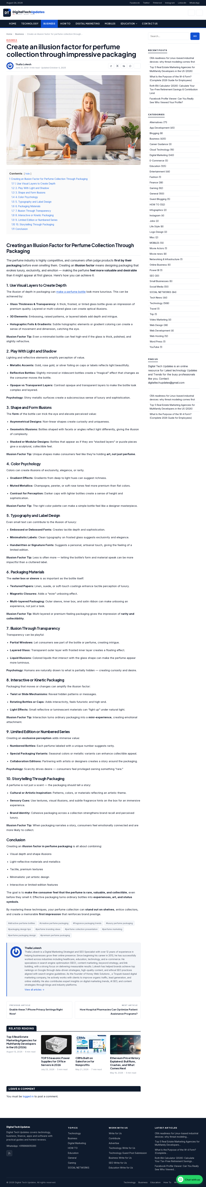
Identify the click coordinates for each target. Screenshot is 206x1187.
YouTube (154, 347)
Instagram (170, 3)
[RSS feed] (9, 1153)
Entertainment (157, 171)
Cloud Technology (159, 149)
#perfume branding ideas (48, 929)
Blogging (154, 133)
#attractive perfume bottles (21, 923)
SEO (152, 275)
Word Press (156, 341)
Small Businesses (159, 281)
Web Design (156, 325)
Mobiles (110, 23)
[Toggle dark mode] (199, 13)
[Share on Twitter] (117, 66)
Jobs (152, 221)
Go (195, 36)
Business (49, 23)
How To (65, 23)
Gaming (154, 188)
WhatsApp (194, 3)
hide (27, 173)
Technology (29, 23)
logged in (28, 1096)
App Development (159, 127)
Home (12, 23)
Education (128, 23)
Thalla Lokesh (23, 64)
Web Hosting (157, 336)
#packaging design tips (19, 929)
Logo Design (157, 232)
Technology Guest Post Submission (128, 1153)
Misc (152, 237)
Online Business (158, 264)
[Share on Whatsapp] (130, 66)
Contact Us (150, 23)
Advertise (114, 1143)
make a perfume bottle (71, 291)
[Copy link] (137, 66)
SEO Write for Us (118, 1162)
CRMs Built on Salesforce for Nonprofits (84, 1061)
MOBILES (154, 242)
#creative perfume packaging (54, 923)
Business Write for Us (120, 1157)
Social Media (156, 286)
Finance (154, 182)
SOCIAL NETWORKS (160, 292)
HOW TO (154, 204)
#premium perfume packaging (55, 935)
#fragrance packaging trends (87, 923)
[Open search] (191, 13)
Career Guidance (159, 144)
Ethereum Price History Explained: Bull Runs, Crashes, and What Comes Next (125, 1063)
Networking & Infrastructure (164, 259)
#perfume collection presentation (81, 929)
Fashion (154, 177)
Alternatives (156, 122)
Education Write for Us (121, 1167)
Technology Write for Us (122, 1148)
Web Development (160, 330)
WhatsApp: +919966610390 (21, 1146)
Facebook (135, 3)
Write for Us (115, 1133)
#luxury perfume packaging (119, 923)
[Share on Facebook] (111, 66)
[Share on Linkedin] (123, 66)
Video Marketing (159, 319)
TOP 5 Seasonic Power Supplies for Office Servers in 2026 (55, 1061)
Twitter (146, 3)
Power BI (154, 270)
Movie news (156, 253)
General (154, 193)
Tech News (156, 297)
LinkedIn (182, 3)
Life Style (155, 226)
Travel (153, 308)
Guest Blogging (158, 199)
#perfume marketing (112, 929)
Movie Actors (157, 248)
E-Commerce (157, 160)
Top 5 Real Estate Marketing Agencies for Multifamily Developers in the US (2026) (21, 1042)
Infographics (156, 210)
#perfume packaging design (22, 935)
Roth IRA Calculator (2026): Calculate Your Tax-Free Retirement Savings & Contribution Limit (174, 89)
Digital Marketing (88, 23)
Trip (152, 314)
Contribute (114, 1138)
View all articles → (34, 989)
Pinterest (157, 3)
